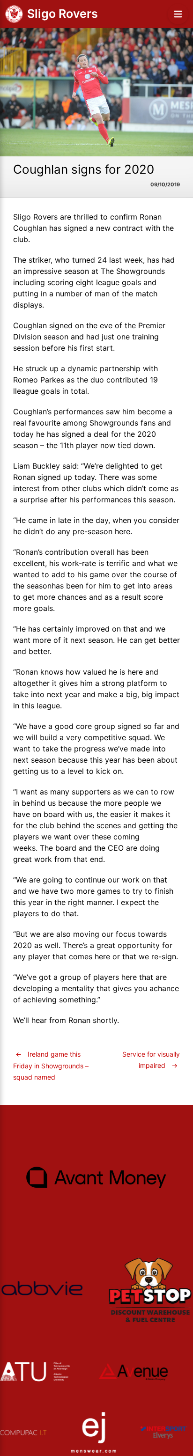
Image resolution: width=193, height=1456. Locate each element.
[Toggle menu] (178, 14)
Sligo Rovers (62, 14)
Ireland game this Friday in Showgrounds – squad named (51, 1065)
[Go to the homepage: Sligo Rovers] (14, 14)
